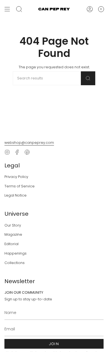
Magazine (13, 234)
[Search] (88, 78)
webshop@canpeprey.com (29, 142)
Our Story (12, 225)
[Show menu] (7, 9)
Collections (14, 262)
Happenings (15, 253)
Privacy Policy (16, 176)
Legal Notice (15, 195)
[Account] (89, 9)
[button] (19, 9)
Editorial (11, 244)
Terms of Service (19, 186)
